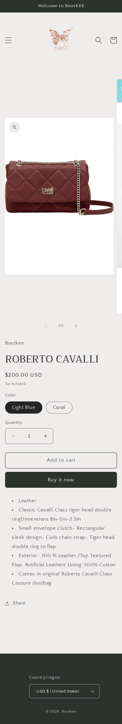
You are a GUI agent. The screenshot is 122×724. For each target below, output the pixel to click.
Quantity (13, 422)
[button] (8, 40)
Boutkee (69, 711)
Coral (59, 407)
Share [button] (19, 603)
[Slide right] (75, 326)
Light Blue (23, 407)
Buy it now (61, 480)
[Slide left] (46, 326)
